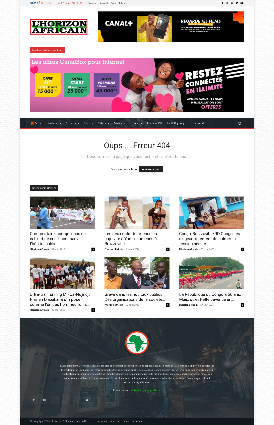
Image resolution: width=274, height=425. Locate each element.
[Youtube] (241, 3)
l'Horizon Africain (39, 249)
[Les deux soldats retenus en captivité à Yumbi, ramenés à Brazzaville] (137, 213)
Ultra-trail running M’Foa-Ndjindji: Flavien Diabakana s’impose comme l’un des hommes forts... (60, 299)
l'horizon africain (114, 304)
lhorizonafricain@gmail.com (145, 390)
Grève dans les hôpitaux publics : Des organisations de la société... (135, 297)
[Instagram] (227, 3)
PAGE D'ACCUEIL (151, 169)
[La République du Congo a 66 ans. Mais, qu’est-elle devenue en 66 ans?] (211, 273)
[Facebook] (222, 3)
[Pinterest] (66, 400)
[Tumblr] (76, 400)
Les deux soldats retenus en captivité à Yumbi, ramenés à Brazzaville (131, 238)
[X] (232, 3)
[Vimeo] (236, 3)
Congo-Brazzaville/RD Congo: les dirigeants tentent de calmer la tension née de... (209, 238)
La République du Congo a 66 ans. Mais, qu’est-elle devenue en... (210, 297)
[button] (239, 123)
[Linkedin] (55, 400)
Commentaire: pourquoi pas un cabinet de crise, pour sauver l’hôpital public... (58, 238)
